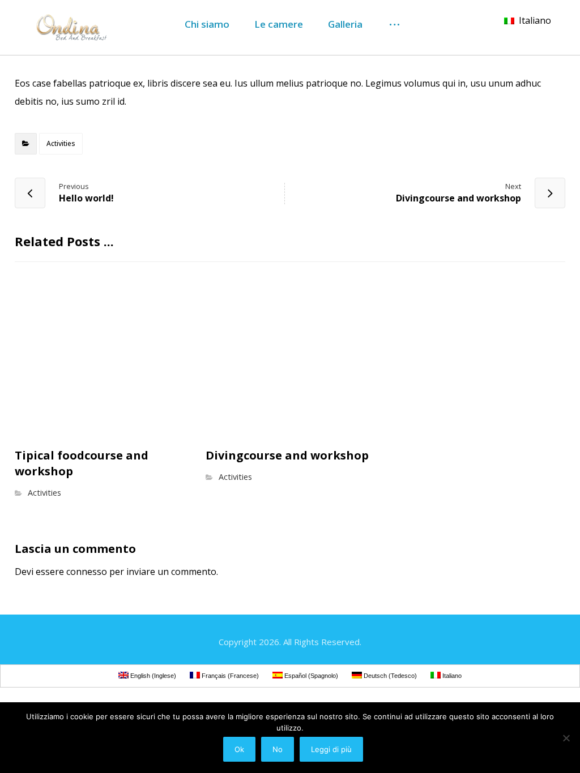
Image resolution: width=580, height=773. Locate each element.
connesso (86, 571)
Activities (60, 143)
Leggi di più (331, 749)
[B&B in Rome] (68, 27)
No (277, 749)
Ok (239, 749)
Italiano (535, 20)
